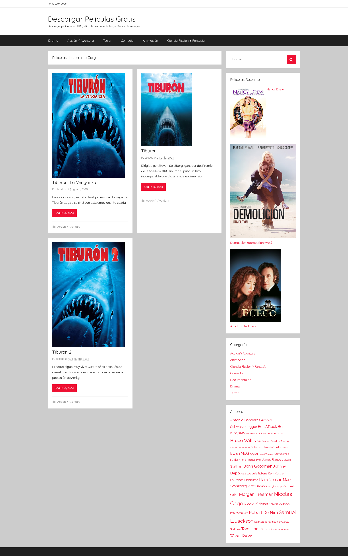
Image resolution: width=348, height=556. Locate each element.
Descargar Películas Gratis (92, 18)
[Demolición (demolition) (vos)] (263, 192)
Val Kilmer (285, 529)
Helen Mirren (254, 460)
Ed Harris (283, 447)
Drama (53, 40)
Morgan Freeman (256, 494)
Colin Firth (257, 447)
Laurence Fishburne (244, 480)
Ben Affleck (267, 426)
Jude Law (246, 473)
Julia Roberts (259, 473)
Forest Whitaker (266, 454)
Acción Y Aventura (80, 40)
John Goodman (258, 466)
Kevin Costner (276, 473)
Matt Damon (257, 486)
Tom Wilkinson (271, 529)
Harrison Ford (238, 459)
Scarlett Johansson (266, 521)
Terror (107, 40)
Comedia (127, 40)
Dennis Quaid (271, 447)
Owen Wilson (279, 504)
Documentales (240, 380)
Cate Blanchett (263, 441)
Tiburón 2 (61, 352)
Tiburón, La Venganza (74, 182)
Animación (150, 40)
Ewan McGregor (244, 453)
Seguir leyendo (64, 213)
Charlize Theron (280, 441)
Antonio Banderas (245, 420)
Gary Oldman (281, 454)
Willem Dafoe (241, 535)
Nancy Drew (275, 89)
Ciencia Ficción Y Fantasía (186, 40)
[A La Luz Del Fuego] (255, 286)
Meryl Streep (275, 486)
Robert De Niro (263, 512)
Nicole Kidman (256, 504)
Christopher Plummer (240, 447)
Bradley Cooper (265, 433)
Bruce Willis (243, 440)
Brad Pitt (278, 433)
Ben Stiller (250, 433)
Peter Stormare (239, 513)
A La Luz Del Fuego (243, 326)
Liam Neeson (270, 480)
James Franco (271, 459)
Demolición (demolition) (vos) (251, 242)
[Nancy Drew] (248, 113)
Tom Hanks (252, 528)
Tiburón (149, 150)
